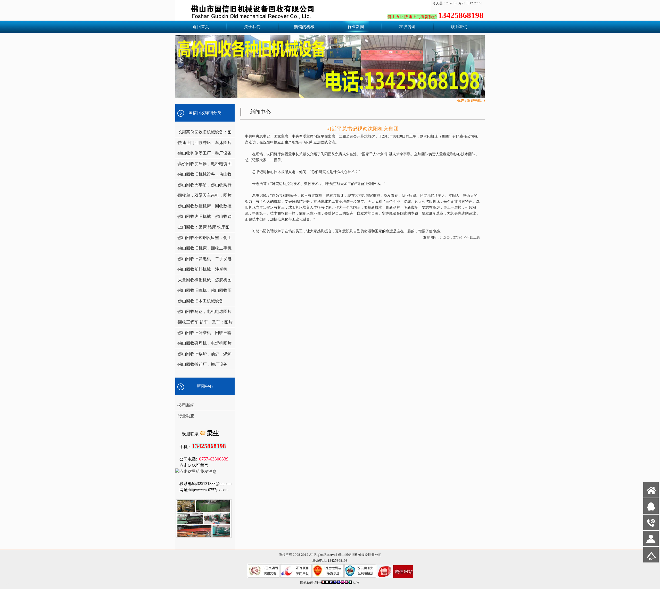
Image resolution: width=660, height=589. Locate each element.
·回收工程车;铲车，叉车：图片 (205, 322)
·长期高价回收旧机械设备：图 (204, 132)
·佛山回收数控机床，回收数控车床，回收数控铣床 (203, 207)
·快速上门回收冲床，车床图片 (204, 142)
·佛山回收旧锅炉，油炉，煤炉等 (203, 355)
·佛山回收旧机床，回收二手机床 (203, 249)
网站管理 (9, 584)
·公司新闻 (185, 405)
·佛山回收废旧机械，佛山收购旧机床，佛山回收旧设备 (203, 218)
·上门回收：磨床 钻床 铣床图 (203, 227)
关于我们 (252, 26)
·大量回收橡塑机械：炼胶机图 (204, 280)
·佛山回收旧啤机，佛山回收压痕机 (203, 292)
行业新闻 (356, 26)
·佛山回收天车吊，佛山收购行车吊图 (203, 186)
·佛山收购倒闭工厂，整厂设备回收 (203, 154)
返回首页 (201, 26)
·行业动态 (185, 416)
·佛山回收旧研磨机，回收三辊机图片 (203, 334)
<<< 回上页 (472, 237)
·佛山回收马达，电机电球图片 (204, 311)
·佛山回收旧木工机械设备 (200, 301)
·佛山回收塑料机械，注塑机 (202, 269)
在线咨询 (407, 26)
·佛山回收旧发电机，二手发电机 (203, 260)
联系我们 (459, 26)
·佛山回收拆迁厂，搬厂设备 (202, 364)
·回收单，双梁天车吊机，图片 (204, 195)
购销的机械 (304, 26)
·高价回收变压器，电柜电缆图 (204, 163)
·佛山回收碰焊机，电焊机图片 (204, 343)
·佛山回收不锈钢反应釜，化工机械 (203, 239)
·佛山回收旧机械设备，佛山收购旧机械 (203, 176)
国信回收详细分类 (204, 112)
